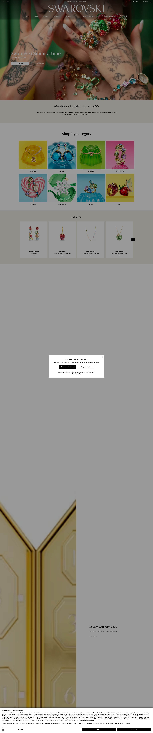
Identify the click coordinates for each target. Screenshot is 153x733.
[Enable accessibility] (3, 730)
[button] (102, 357)
